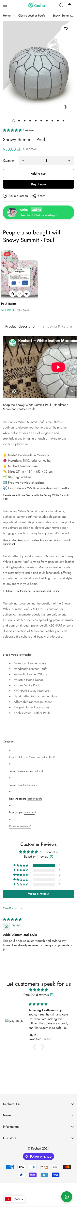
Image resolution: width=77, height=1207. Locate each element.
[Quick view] (26, 293)
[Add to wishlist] (65, 28)
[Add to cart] (12, 293)
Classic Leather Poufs (31, 15)
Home (7, 15)
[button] (69, 5)
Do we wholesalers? (20, 826)
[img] (12, 919)
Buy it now (38, 184)
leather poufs (30, 785)
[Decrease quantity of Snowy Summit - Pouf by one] (23, 160)
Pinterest (38, 771)
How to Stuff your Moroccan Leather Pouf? (32, 757)
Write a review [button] (38, 893)
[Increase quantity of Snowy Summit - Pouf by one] (69, 160)
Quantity (9, 160)
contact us (29, 812)
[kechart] (38, 5)
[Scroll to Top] (70, 1186)
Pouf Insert (8, 303)
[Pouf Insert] (19, 274)
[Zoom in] (65, 107)
